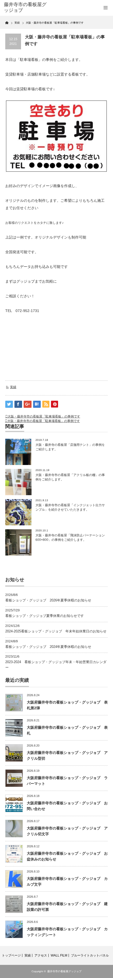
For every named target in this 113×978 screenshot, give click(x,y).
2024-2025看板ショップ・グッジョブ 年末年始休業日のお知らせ (55, 631)
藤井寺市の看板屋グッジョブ (64, 971)
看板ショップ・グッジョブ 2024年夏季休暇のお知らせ (48, 647)
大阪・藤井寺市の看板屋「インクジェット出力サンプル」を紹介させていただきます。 (70, 507)
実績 (13, 387)
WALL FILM (59, 955)
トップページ (11, 955)
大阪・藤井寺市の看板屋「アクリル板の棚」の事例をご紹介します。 (70, 477)
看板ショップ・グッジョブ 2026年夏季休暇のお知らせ (48, 600)
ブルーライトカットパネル (90, 955)
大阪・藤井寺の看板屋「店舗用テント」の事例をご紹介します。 (70, 447)
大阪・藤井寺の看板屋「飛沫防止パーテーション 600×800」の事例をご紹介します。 (70, 537)
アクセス (40, 955)
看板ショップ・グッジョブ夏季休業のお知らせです (44, 616)
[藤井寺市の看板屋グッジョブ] (26, 7)
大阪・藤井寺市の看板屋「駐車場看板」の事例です (44, 416)
